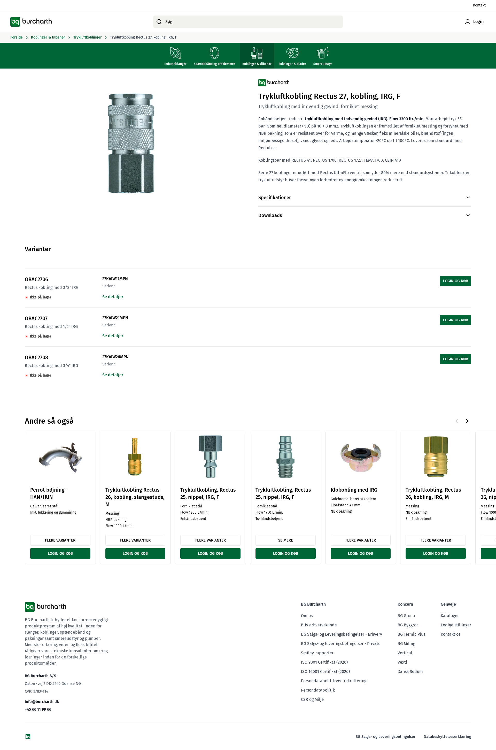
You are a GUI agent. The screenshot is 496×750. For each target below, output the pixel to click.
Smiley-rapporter (317, 652)
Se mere (285, 540)
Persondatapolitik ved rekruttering (333, 680)
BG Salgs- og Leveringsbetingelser (385, 736)
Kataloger (450, 615)
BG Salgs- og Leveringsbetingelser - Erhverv (341, 634)
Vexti (402, 662)
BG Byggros (408, 624)
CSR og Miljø (312, 699)
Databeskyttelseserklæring (447, 736)
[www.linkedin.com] (28, 736)
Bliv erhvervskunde (319, 624)
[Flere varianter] (60, 456)
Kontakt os (450, 634)
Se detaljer (112, 296)
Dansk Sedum (410, 671)
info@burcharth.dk (42, 701)
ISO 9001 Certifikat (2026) (324, 662)
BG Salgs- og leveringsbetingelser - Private (341, 643)
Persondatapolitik (318, 690)
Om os (307, 615)
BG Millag (406, 643)
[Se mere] (285, 456)
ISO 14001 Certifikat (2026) (325, 671)
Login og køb (455, 281)
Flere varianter (60, 540)
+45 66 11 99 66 (38, 709)
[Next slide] (467, 421)
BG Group (406, 615)
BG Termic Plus (411, 634)
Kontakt (479, 5)
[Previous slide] (457, 421)
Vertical (405, 652)
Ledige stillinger (456, 624)
